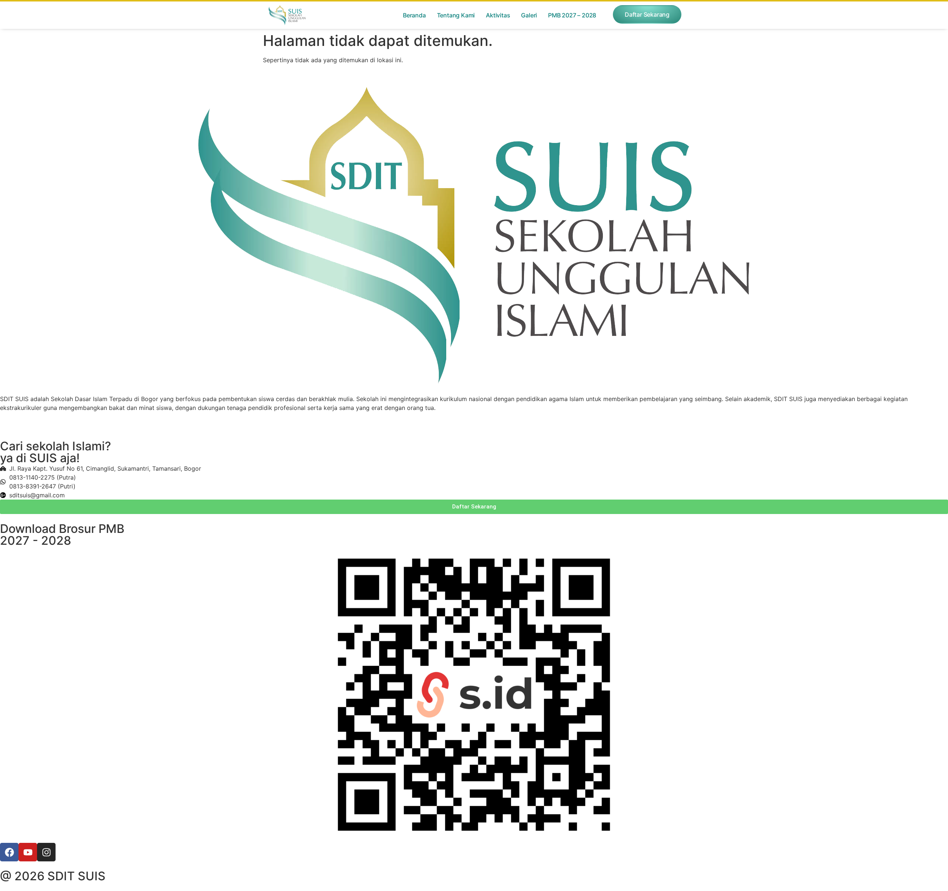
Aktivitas (498, 15)
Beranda (414, 15)
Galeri (529, 15)
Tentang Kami (456, 15)
